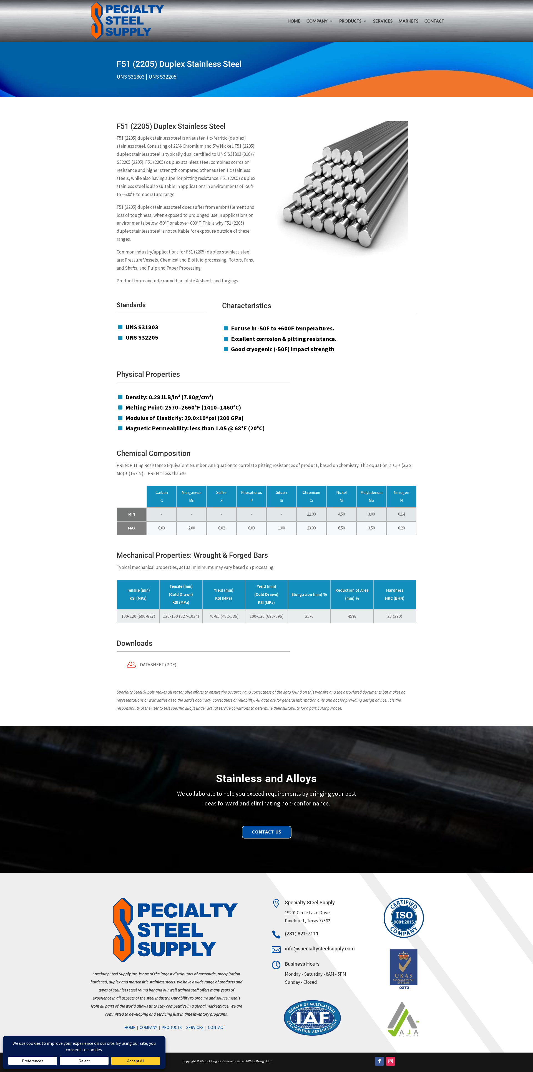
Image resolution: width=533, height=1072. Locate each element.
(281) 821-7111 (302, 934)
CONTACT (434, 20)
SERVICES (383, 20)
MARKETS (408, 20)
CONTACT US (266, 832)
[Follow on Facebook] (379, 1061)
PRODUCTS (350, 20)
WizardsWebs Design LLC (254, 1061)
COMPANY (148, 1027)
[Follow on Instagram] (390, 1061)
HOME (294, 20)
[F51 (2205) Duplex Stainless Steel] (341, 258)
